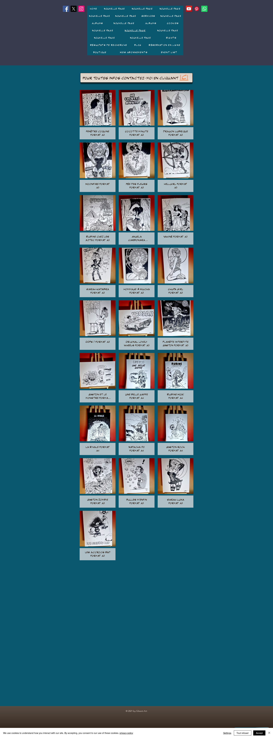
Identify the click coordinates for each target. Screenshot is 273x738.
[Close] (269, 732)
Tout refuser (243, 733)
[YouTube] (189, 9)
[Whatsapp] (204, 9)
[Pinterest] (197, 9)
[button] (97, 23)
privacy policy (126, 733)
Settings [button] (227, 733)
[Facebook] (66, 9)
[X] (73, 9)
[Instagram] (81, 9)
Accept (259, 733)
